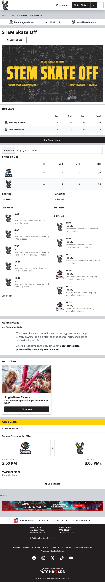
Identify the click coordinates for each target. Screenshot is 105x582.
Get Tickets (82, 5)
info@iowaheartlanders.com (42, 538)
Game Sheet (15, 39)
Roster (45, 547)
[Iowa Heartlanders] (5, 5)
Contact (16, 547)
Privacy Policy (57, 547)
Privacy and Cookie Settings (52, 551)
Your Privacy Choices (83, 547)
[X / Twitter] (52, 558)
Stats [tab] (34, 150)
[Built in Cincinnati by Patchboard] (52, 570)
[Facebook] (34, 558)
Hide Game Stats (51, 140)
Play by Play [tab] (23, 150)
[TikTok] (61, 558)
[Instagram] (43, 558)
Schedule (64, 5)
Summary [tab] (9, 150)
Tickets (28, 409)
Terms (68, 547)
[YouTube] (71, 558)
